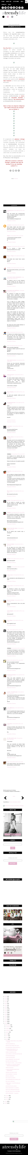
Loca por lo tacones (11, 420)
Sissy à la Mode (10, 544)
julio (7, 1034)
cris (8, 345)
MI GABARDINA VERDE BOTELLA (13, 1047)
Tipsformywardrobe (11, 674)
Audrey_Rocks (10, 436)
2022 (6, 1003)
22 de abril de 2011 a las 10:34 (18, 246)
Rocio (8, 660)
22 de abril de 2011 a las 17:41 (17, 500)
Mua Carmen (10, 491)
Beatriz (8, 500)
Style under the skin (11, 360)
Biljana (8, 235)
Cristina (9, 267)
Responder (9, 220)
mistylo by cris (10, 210)
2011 (6, 1023)
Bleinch (8, 558)
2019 (6, 1008)
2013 (6, 1019)
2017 (6, 1012)
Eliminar (14, 220)
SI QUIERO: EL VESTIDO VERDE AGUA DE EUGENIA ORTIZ (13, 1065)
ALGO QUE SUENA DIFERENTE (14, 277)
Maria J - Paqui (10, 255)
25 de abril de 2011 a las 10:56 (16, 761)
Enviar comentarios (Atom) (15, 802)
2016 (6, 1014)
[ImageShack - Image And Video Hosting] (14, 44)
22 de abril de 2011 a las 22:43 (18, 648)
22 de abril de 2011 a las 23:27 (16, 660)
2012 (6, 1021)
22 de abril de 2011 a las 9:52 (17, 235)
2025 (6, 998)
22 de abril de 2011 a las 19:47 (17, 558)
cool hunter (9, 426)
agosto (7, 1032)
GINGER (9, 512)
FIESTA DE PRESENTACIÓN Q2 (12, 1089)
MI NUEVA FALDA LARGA (11, 1086)
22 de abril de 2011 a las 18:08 (17, 512)
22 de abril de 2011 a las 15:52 (18, 454)
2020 (6, 1007)
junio (7, 1035)
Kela (8, 332)
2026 (6, 996)
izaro (8, 761)
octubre (7, 1028)
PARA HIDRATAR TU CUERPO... (12, 1087)
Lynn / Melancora (11, 707)
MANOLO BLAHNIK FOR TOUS (12, 1045)
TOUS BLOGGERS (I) (10, 1043)
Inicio (14, 796)
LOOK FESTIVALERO (10, 1057)
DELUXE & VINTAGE (10, 1081)
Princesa (9, 246)
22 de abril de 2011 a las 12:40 (15, 345)
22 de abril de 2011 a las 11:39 (17, 267)
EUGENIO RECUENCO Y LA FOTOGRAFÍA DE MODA (12, 1050)
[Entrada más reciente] (5, 800)
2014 (6, 1017)
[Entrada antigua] (23, 800)
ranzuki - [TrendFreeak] (12, 692)
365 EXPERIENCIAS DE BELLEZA (13, 1079)
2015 (6, 1016)
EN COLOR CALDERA (10, 1077)
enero (7, 1099)
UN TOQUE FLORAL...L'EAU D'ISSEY (14, 1062)
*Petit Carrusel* (10, 374)
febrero (7, 1097)
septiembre (8, 1030)
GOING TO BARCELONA (11, 1052)
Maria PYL (9, 471)
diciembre (8, 1025)
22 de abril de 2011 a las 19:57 (18, 566)
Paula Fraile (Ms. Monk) (12, 528)
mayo (7, 1037)
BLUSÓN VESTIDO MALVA (11, 1061)
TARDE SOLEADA (9, 1067)
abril (7, 1039)
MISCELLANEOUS (10, 1076)
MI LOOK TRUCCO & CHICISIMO (13, 1091)
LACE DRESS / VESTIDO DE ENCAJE (14, 1053)
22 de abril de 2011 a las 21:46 (16, 629)
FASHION (16, 178)
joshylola (9, 225)
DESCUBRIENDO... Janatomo (12, 1093)
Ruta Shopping (10, 391)
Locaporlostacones (11, 402)
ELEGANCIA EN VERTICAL (13, 290)
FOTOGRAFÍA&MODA (10, 1055)
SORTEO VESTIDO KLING (11, 1072)
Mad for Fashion (10, 600)
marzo (7, 1095)
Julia (8, 629)
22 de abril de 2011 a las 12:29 (16, 332)
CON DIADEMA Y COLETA (11, 1074)
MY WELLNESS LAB (11, 738)
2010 (6, 1101)
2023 (6, 1001)
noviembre (8, 1026)
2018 (6, 1010)
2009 (6, 1103)
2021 (6, 1005)
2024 (6, 999)
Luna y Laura (10, 574)
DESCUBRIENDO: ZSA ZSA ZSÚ (13, 1059)
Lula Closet (9, 723)
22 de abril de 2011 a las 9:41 (18, 225)
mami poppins (10, 610)
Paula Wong (9, 620)
